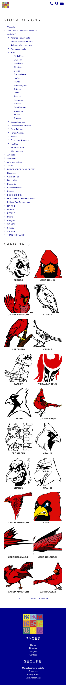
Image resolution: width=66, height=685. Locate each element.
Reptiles (14, 144)
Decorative (12, 180)
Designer (33, 651)
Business (11, 173)
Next (27, 598)
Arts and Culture (14, 162)
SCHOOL (11, 224)
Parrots (17, 96)
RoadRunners (20, 107)
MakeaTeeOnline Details (33, 668)
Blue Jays (18, 59)
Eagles (17, 78)
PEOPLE (11, 213)
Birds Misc (19, 56)
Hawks (17, 81)
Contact (33, 654)
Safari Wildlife (17, 147)
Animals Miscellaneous (21, 45)
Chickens (18, 67)
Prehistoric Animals (20, 140)
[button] (56, 3)
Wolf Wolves (17, 151)
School (10, 228)
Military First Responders (18, 202)
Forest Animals (18, 133)
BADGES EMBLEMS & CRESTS (21, 169)
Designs (33, 648)
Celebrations (13, 176)
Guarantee (33, 671)
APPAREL (12, 158)
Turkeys (17, 118)
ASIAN (10, 165)
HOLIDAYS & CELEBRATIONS (21, 198)
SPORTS (11, 231)
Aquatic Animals (18, 49)
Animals (11, 154)
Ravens (17, 103)
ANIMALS (11, 34)
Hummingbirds (21, 85)
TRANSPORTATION (16, 235)
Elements (11, 184)
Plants (10, 216)
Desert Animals (18, 122)
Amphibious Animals (20, 38)
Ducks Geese (20, 74)
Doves (17, 71)
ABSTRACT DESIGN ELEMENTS (22, 30)
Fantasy (10, 191)
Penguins (18, 100)
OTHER (10, 209)
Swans (17, 114)
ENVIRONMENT (14, 187)
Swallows (18, 111)
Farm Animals (17, 129)
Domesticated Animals (21, 125)
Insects (14, 136)
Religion (11, 220)
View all (11, 27)
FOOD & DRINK (14, 195)
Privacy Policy (33, 674)
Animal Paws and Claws (22, 41)
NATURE (11, 206)
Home (33, 645)
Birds (13, 52)
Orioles (17, 89)
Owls (16, 92)
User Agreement (33, 677)
